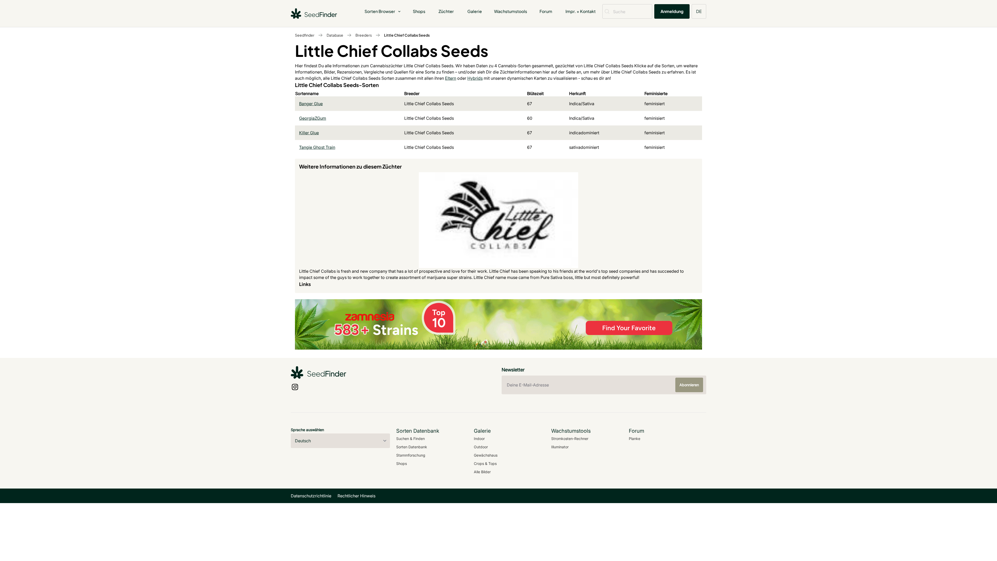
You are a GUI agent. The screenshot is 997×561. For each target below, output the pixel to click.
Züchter (446, 11)
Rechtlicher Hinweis (356, 495)
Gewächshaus (485, 455)
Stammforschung (410, 455)
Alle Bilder (482, 472)
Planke (634, 438)
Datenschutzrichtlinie (311, 495)
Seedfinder (304, 35)
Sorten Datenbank (411, 447)
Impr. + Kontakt (580, 11)
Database (335, 35)
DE (699, 11)
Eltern (450, 78)
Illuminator (560, 447)
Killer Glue (309, 132)
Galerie (474, 11)
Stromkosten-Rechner (569, 438)
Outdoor (481, 447)
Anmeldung (672, 11)
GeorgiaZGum (312, 118)
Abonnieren (689, 385)
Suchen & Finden (410, 438)
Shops (419, 11)
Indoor (479, 438)
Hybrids (475, 78)
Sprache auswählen (307, 430)
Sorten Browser (380, 11)
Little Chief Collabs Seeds (407, 35)
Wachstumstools (510, 11)
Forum (546, 11)
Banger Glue (311, 103)
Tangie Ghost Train (317, 147)
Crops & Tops (485, 463)
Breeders (363, 35)
